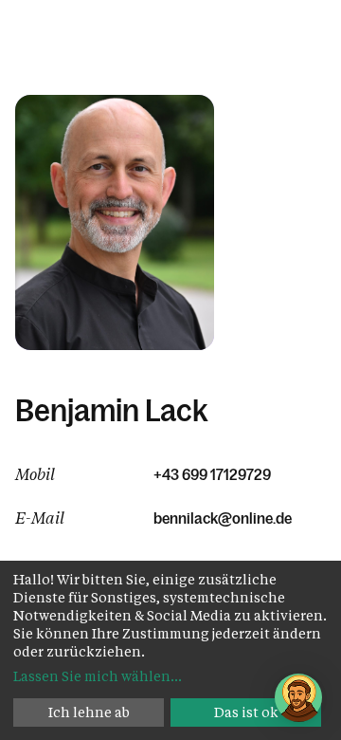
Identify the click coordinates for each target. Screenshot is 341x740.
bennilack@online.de (222, 518)
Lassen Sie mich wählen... (97, 676)
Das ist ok (246, 712)
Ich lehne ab (89, 712)
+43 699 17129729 (212, 474)
